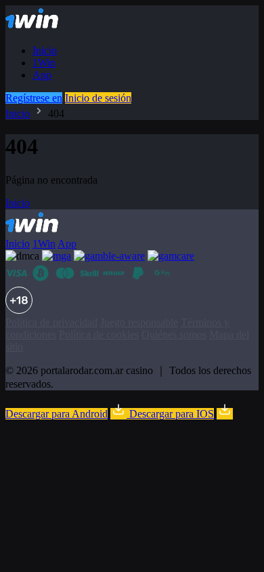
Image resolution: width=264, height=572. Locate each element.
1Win (44, 62)
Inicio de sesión (98, 98)
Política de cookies (99, 334)
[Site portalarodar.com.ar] (43, 27)
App (41, 75)
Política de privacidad (51, 322)
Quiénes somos (173, 334)
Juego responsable (139, 322)
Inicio (44, 50)
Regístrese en (33, 98)
